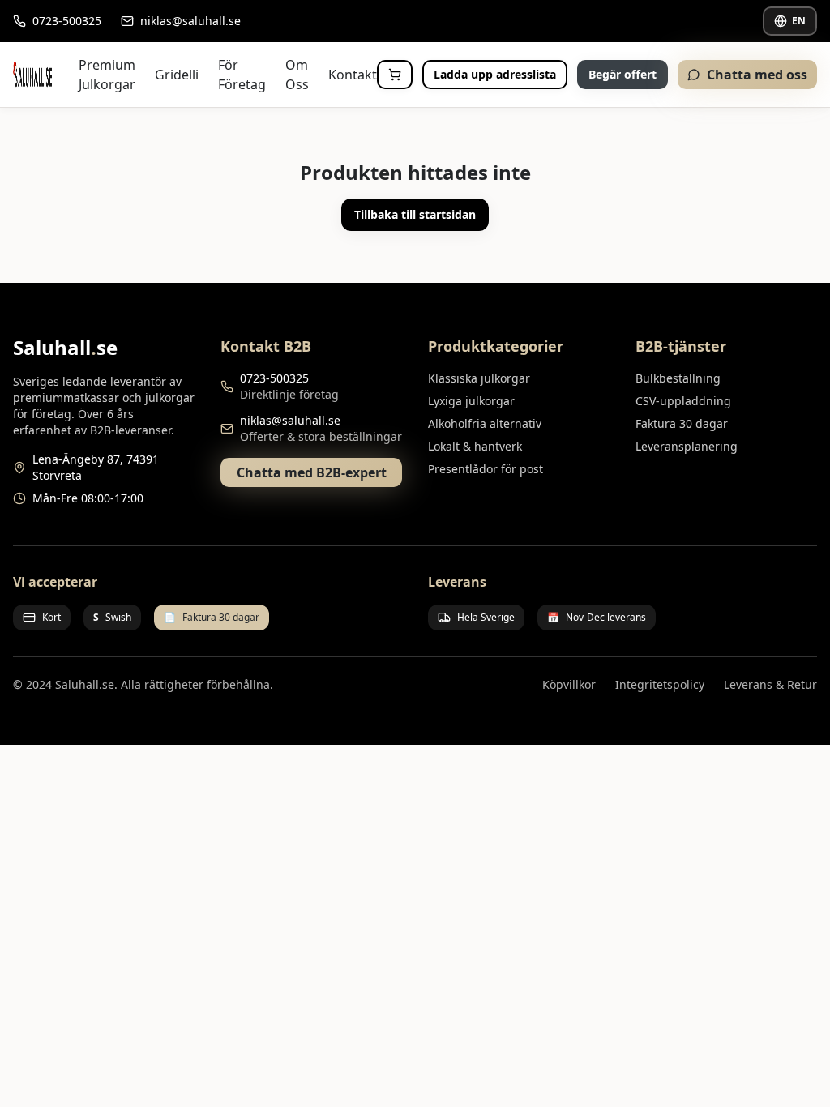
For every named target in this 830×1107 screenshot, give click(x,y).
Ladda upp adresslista (495, 74)
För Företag (242, 74)
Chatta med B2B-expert (312, 472)
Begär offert (622, 74)
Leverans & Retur (770, 684)
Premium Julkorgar (107, 74)
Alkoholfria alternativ (484, 423)
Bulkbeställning (678, 378)
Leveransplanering (686, 446)
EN (799, 21)
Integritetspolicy (659, 684)
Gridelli (177, 74)
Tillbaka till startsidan (415, 214)
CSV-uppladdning (683, 400)
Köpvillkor (569, 684)
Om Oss (297, 74)
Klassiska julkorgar (479, 378)
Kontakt (352, 74)
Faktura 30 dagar (681, 423)
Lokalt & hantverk (475, 446)
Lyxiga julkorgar (471, 400)
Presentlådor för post (485, 469)
